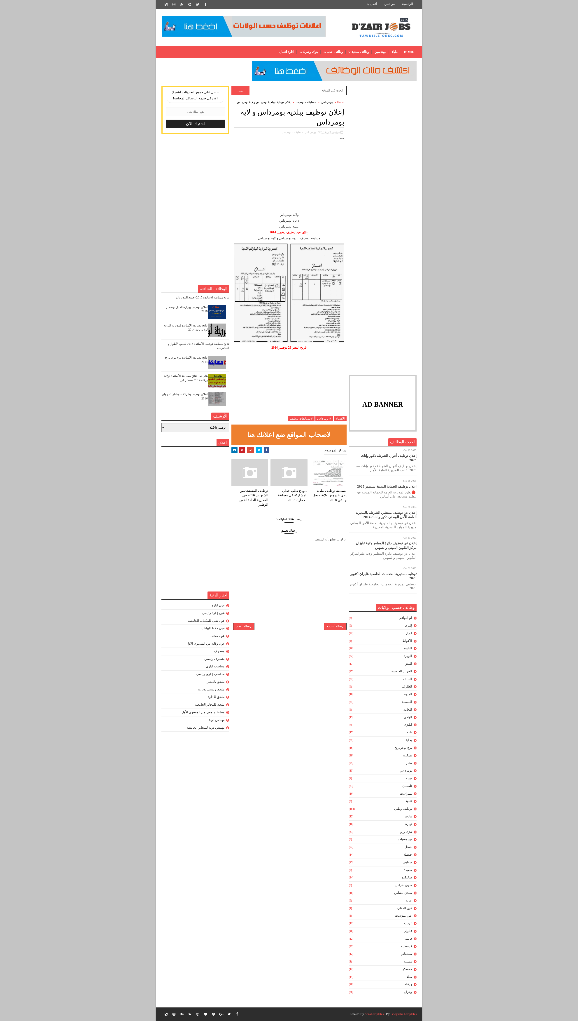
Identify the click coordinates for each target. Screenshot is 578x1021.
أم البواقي (405, 618)
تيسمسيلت (405, 839)
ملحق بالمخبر (216, 681)
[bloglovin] (205, 1014)
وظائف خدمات (333, 52)
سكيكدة (407, 877)
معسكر (407, 969)
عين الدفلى (404, 908)
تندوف (408, 801)
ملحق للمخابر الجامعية (210, 704)
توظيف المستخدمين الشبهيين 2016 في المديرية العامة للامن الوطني (253, 497)
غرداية (408, 923)
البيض (408, 663)
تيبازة (408, 824)
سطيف (407, 862)
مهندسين (380, 52)
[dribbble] (197, 1014)
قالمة (408, 938)
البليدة (408, 648)
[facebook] (205, 4)
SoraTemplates (374, 1014)
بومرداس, (310, 132)
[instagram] (173, 4)
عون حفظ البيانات (213, 628)
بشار (409, 763)
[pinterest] (189, 4)
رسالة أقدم (243, 626)
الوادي (408, 717)
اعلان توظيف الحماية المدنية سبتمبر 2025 (387, 486)
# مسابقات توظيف (301, 418)
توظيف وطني (403, 808)
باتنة (409, 732)
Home (409, 52)
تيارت (408, 816)
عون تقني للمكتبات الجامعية (206, 620)
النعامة (407, 709)
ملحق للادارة (216, 697)
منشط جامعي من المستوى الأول (203, 712)
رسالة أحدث (335, 626)
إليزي (408, 625)
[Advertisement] (383, 153)
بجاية (409, 740)
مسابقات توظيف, (292, 132)
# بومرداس (324, 418)
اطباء (395, 52)
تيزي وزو (406, 831)
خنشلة (407, 854)
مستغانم (406, 953)
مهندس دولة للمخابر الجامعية (205, 727)
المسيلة (407, 702)
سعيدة (408, 870)
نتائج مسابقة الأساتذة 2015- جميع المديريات (202, 297)
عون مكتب (217, 636)
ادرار (409, 633)
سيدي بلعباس (403, 892)
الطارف (407, 686)
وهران (408, 992)
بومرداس (406, 770)
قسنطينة (406, 946)
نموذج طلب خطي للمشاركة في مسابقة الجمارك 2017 (292, 495)
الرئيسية (407, 4)
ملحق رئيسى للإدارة (211, 689)
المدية (408, 694)
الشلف (407, 679)
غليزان (407, 931)
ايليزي (408, 724)
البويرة (407, 656)
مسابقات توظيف (306, 102)
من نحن (389, 4)
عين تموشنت (403, 915)
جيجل (408, 847)
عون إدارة (218, 605)
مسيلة (408, 961)
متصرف (219, 651)
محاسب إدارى (215, 666)
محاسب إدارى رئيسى (210, 674)
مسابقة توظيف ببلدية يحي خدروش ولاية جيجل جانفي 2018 (329, 495)
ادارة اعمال (286, 52)
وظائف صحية (360, 52)
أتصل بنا (371, 4)
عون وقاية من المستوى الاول (205, 643)
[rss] (181, 4)
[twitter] (197, 4)
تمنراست (406, 793)
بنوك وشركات (309, 52)
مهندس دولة (217, 720)
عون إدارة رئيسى (213, 613)
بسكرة (407, 755)
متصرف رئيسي (214, 659)
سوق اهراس (403, 885)
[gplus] (221, 1014)
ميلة (409, 977)
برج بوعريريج (403, 747)
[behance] (181, 1014)
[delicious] (166, 4)
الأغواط (407, 641)
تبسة (409, 778)
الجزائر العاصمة (401, 671)
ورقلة (408, 984)
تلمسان (407, 786)
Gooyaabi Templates (404, 1014)
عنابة (409, 900)
